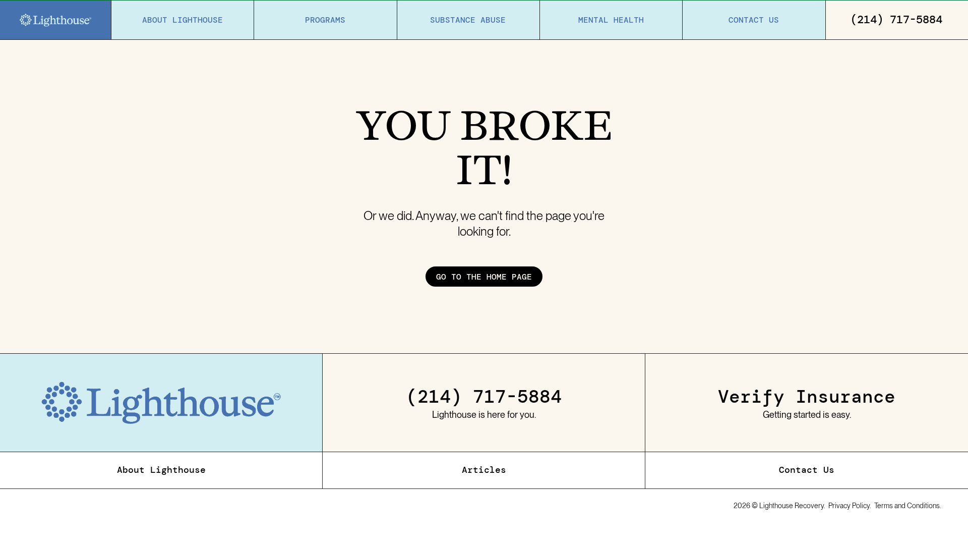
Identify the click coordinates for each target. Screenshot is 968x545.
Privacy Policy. (849, 506)
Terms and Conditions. (907, 506)
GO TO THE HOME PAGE (484, 276)
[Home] (55, 20)
